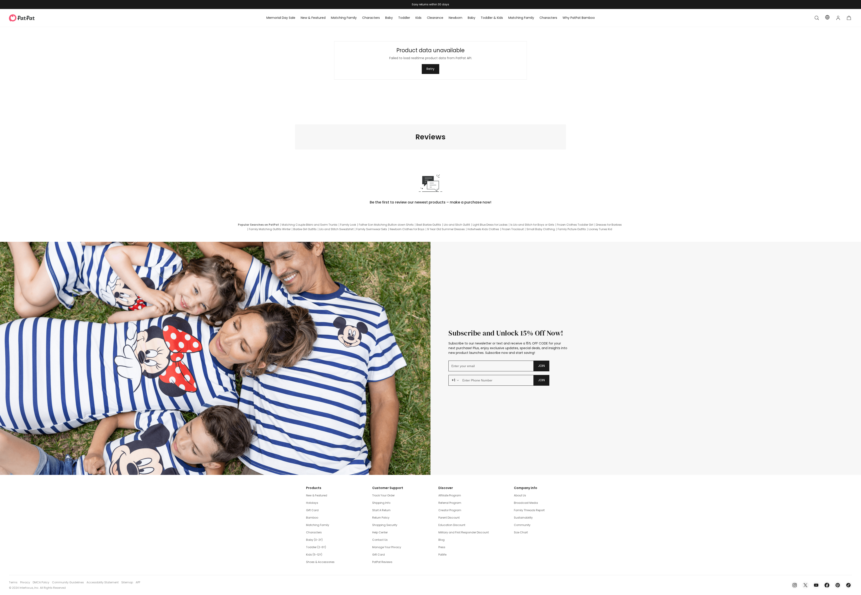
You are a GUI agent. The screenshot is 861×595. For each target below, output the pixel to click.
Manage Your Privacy (386, 547)
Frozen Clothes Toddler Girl (575, 225)
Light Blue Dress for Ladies (490, 225)
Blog (441, 540)
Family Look (348, 225)
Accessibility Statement (103, 582)
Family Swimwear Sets (371, 229)
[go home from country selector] (827, 18)
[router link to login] (838, 18)
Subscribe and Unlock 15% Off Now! (505, 333)
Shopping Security (384, 525)
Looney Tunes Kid (600, 229)
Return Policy (380, 517)
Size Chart (521, 532)
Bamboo (312, 517)
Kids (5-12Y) (314, 554)
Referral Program (449, 503)
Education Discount (451, 525)
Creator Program (449, 510)
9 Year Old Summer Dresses (446, 229)
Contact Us (380, 540)
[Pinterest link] (837, 585)
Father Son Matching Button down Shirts (386, 225)
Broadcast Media (526, 503)
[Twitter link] (805, 585)
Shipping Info (381, 503)
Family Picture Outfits (572, 229)
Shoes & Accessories (320, 562)
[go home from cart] (849, 18)
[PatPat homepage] (28, 18)
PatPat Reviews (382, 562)
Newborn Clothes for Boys (407, 229)
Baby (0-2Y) (314, 540)
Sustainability (523, 517)
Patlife (442, 554)
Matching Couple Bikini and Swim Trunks (309, 225)
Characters (314, 532)
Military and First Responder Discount (463, 532)
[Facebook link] (827, 585)
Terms (13, 582)
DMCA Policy (41, 582)
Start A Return (381, 510)
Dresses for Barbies (609, 225)
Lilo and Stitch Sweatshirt (336, 229)
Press (441, 547)
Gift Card (312, 510)
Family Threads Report (529, 510)
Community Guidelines (68, 582)
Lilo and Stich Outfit (457, 225)
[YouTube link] (816, 585)
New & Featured (316, 495)
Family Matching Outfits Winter (270, 229)
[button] (816, 18)
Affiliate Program (449, 495)
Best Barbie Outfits (428, 225)
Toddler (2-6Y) (316, 547)
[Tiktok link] (848, 585)
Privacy (25, 582)
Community (522, 525)
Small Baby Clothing (540, 229)
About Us (520, 495)
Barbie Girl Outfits (305, 229)
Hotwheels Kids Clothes (483, 229)
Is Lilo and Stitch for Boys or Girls (532, 225)
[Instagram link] (794, 585)
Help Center (380, 532)
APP (138, 582)
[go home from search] (816, 18)
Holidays (312, 503)
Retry (430, 69)
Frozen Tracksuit (513, 229)
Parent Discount (449, 517)
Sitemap (127, 582)
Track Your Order (383, 495)
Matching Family (317, 525)
